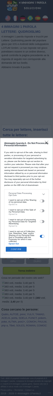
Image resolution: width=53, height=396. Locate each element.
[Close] (47, 143)
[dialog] (26, 198)
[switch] (42, 201)
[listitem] (26, 194)
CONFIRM (16, 249)
